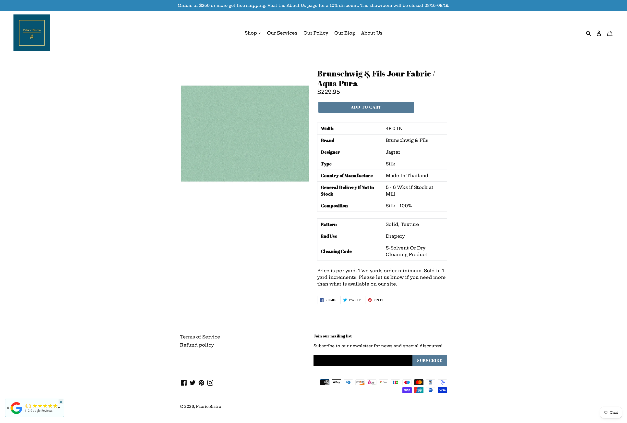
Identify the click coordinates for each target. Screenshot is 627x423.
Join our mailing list (333, 336)
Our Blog (344, 33)
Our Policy (315, 33)
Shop (251, 33)
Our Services (282, 33)
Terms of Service (200, 337)
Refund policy (197, 345)
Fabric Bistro (208, 406)
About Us (371, 33)
